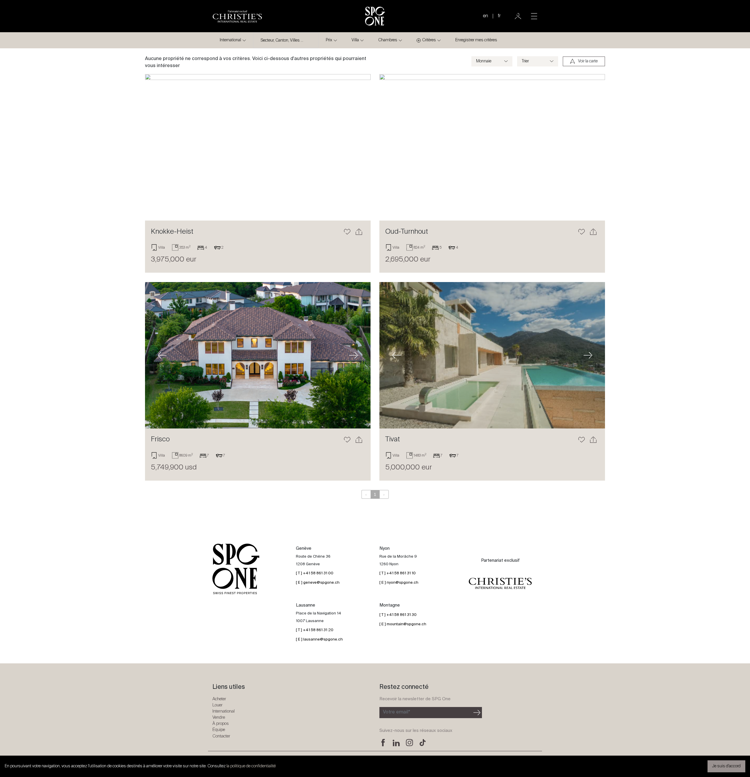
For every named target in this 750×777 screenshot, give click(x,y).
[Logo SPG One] (375, 16)
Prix (329, 40)
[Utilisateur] (518, 16)
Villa (355, 40)
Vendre (218, 717)
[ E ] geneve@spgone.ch (318, 583)
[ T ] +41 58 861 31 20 (314, 630)
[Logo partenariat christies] (500, 583)
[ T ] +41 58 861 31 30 (398, 615)
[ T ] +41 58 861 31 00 (314, 573)
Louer (217, 705)
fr (499, 16)
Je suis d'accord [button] (726, 766)
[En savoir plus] (258, 147)
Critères (429, 40)
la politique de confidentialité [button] (251, 766)
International (230, 40)
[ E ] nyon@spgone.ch (398, 583)
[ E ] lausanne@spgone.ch (319, 639)
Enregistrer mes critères (476, 40)
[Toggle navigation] (534, 16)
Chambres (387, 40)
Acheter (219, 699)
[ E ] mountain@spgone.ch (402, 624)
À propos (220, 723)
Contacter (221, 736)
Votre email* (396, 712)
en (485, 16)
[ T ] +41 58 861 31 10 (397, 573)
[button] (162, 147)
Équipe (218, 730)
